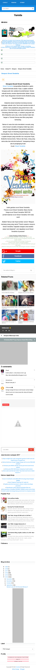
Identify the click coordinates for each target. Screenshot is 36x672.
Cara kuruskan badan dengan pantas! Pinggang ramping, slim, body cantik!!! (18, 239)
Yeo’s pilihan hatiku (13, 498)
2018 (6, 569)
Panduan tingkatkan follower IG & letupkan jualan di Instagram (18, 41)
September (10, 585)
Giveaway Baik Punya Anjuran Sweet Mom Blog (18, 339)
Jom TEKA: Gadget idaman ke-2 (17, 524)
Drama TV (8, 69)
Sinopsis (14, 69)
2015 (6, 575)
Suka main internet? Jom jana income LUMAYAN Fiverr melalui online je (18, 44)
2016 (6, 573)
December (9, 579)
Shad (7, 370)
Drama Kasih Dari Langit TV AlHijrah (9, 322)
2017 (6, 571)
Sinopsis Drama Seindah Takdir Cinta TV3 (10, 308)
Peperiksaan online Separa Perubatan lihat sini (18, 487)
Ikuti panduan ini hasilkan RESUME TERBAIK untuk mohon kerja (18, 489)
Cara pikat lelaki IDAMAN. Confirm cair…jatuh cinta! (18, 237)
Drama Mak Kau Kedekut (8, 292)
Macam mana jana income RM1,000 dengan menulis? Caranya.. (18, 246)
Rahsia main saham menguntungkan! (18, 242)
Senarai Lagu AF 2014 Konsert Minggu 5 (17, 587)
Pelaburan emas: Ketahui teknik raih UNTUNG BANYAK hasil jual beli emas (18, 244)
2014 (6, 577)
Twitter (18, 261)
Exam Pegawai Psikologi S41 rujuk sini (18, 482)
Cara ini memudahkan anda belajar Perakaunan (18, 241)
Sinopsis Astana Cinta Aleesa (26, 292)
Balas (2, 373)
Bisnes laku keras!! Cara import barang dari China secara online (18, 42)
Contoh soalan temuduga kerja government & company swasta (18, 491)
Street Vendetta (8, 86)
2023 (6, 566)
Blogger (22, 669)
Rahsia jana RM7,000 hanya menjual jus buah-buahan (19, 469)
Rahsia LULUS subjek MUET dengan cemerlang (18, 46)
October (9, 583)
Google (18, 251)
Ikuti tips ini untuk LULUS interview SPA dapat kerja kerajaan (18, 40)
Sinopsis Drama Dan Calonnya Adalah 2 (26, 322)
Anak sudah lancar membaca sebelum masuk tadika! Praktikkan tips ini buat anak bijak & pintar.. (18, 48)
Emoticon (5, 404)
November (9, 581)
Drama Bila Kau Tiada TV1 (25, 307)
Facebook (18, 256)
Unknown (5, 328)
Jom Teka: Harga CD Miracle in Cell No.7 (19, 515)
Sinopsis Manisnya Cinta (11, 335)
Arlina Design (15, 669)
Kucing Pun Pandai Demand (16, 507)
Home (2, 69)
